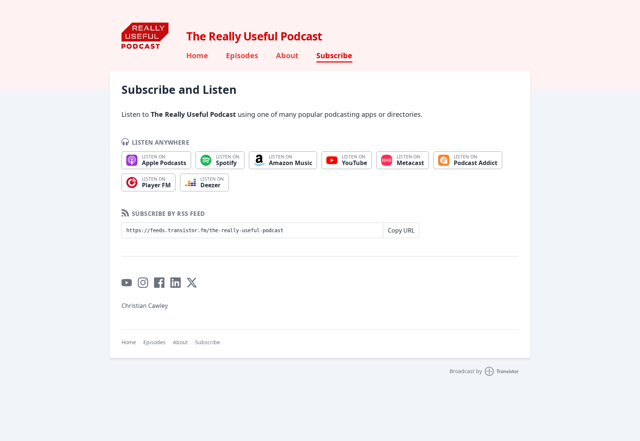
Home (197, 55)
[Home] (145, 35)
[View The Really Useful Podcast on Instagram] (143, 282)
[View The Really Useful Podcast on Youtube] (126, 282)
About (287, 55)
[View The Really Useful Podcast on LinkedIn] (175, 282)
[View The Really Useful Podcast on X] (192, 282)
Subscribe (334, 55)
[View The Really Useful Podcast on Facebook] (159, 282)
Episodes (242, 55)
